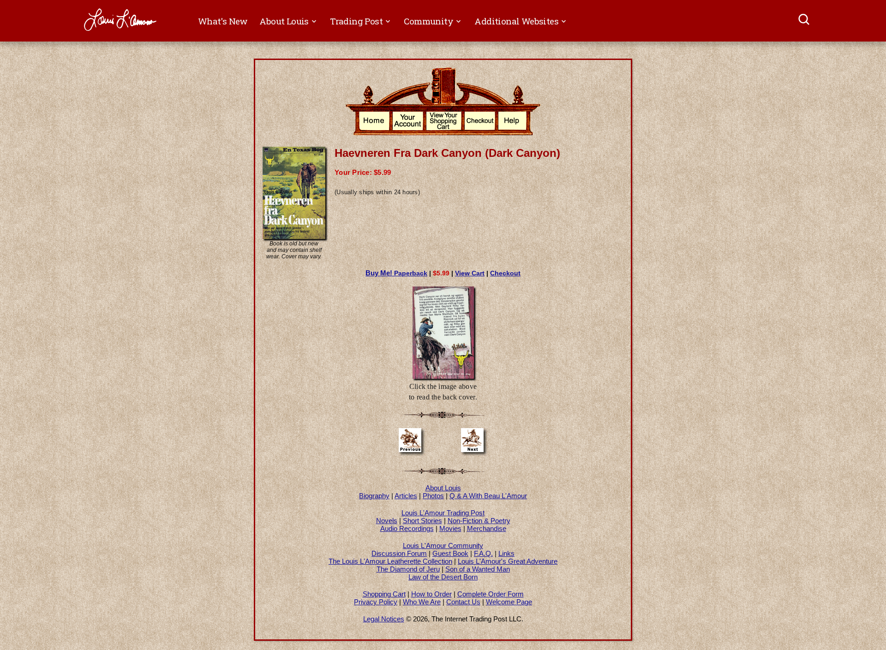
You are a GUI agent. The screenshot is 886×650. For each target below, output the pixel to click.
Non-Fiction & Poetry (479, 521)
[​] (804, 21)
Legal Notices (383, 619)
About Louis (443, 488)
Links (506, 553)
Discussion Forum (399, 553)
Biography (374, 496)
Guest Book (450, 553)
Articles (406, 496)
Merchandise (486, 528)
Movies (450, 528)
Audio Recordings (407, 528)
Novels (386, 521)
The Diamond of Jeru (408, 569)
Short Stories (422, 521)
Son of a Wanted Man (477, 569)
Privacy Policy (375, 602)
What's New (223, 21)
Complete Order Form (490, 594)
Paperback (396, 273)
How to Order (431, 594)
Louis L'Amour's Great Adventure (507, 561)
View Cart (470, 273)
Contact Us (463, 602)
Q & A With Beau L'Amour (488, 496)
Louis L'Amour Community (443, 545)
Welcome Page (509, 602)
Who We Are (422, 602)
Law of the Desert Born (443, 577)
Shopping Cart (384, 594)
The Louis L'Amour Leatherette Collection (390, 561)
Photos (433, 496)
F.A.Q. (483, 553)
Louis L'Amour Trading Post (443, 513)
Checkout (505, 273)
